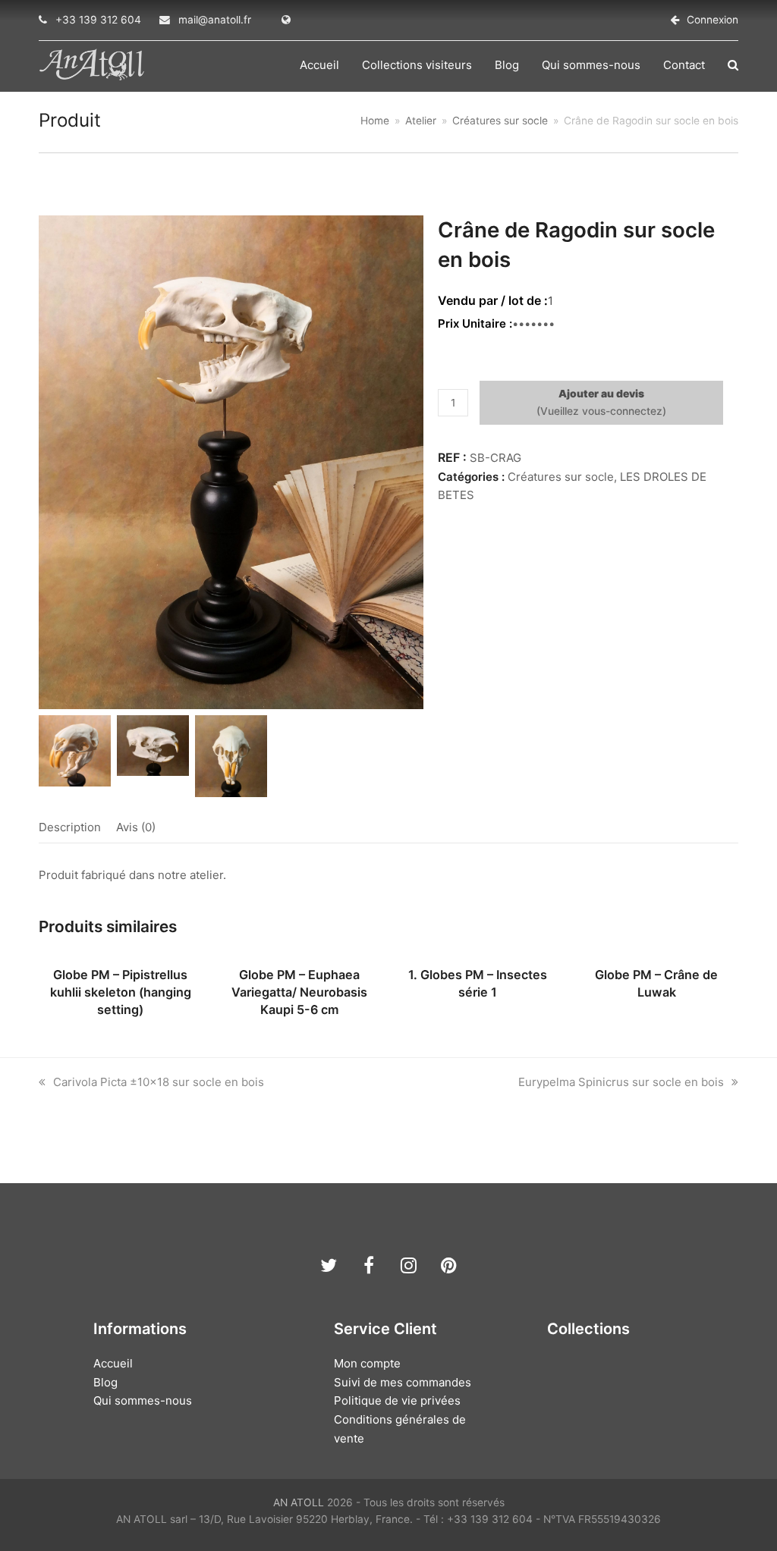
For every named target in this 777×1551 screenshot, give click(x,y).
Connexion (712, 20)
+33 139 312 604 (98, 20)
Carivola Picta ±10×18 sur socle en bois (158, 1082)
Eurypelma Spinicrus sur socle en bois (621, 1082)
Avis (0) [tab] (136, 827)
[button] (733, 65)
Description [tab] (70, 827)
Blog (105, 1382)
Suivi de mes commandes (402, 1382)
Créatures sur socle (561, 476)
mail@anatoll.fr (214, 20)
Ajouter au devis (601, 394)
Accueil (113, 1363)
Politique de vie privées (397, 1400)
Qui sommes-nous (142, 1400)
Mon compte (367, 1363)
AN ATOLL (298, 1502)
